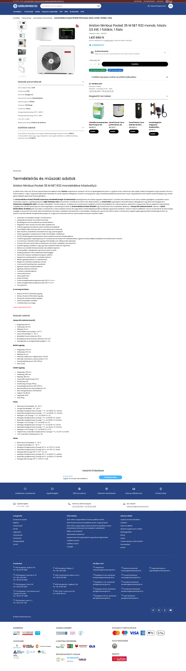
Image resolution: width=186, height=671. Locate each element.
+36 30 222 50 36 (108, 91)
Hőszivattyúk (26, 18)
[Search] (98, 6)
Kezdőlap (16, 18)
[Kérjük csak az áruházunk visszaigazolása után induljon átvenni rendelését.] (164, 52)
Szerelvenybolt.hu (24, 617)
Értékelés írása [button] (110, 477)
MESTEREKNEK (138, 1)
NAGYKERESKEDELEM (149, 1)
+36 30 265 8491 (28, 1)
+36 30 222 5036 (39, 1)
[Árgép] (83, 659)
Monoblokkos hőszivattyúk (42, 18)
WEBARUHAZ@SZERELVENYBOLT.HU (54, 1)
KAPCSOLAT (160, 1)
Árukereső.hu (70, 661)
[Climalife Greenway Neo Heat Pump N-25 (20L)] (98, 110)
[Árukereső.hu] (61, 659)
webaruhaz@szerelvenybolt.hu (138, 506)
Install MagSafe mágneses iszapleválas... (155, 124)
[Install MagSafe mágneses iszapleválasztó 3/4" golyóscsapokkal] (158, 110)
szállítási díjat (108, 40)
